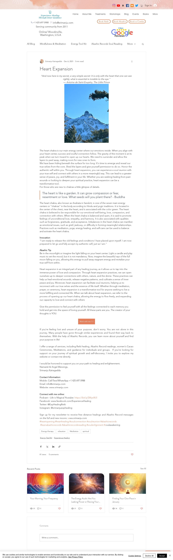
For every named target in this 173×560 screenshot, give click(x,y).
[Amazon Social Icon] (122, 5)
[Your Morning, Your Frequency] (45, 483)
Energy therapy (47, 431)
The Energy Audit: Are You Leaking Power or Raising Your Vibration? (85, 500)
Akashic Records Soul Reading (106, 43)
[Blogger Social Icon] (132, 5)
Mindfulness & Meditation (53, 43)
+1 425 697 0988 (41, 22)
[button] (141, 6)
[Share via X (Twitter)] (47, 446)
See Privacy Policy (75, 557)
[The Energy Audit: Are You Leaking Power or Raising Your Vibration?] (86, 483)
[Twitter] (136, 5)
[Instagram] (113, 5)
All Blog (31, 43)
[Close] (169, 555)
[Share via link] (59, 446)
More (130, 43)
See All (143, 468)
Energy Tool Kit (78, 43)
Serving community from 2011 (52, 26)
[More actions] (131, 61)
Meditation (74, 431)
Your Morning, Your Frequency (44, 498)
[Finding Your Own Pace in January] (127, 483)
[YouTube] (118, 5)
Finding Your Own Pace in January (124, 500)
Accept (162, 555)
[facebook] (127, 5)
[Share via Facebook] (41, 446)
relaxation (61, 431)
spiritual (86, 431)
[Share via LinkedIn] (53, 446)
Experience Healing (62, 438)
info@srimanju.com (63, 22)
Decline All (149, 555)
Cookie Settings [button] (134, 555)
